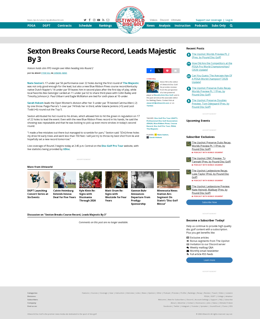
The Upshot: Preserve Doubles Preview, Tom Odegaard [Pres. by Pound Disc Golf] (210, 104)
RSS (231, 306)
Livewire (57, 73)
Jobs (208, 303)
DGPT (46, 25)
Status (214, 303)
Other (159, 293)
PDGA (31, 25)
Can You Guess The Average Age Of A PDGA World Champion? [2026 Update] (212, 79)
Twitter (177, 306)
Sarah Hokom (35, 103)
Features (85, 293)
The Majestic (131, 83)
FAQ (221, 299)
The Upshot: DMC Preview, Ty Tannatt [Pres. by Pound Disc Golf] (211, 160)
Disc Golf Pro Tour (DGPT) (165, 118)
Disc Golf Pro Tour (112, 145)
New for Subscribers (176, 299)
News (151, 25)
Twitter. (150, 106)
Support (213, 299)
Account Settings (202, 299)
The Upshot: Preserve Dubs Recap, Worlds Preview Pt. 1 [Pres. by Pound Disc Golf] (211, 91)
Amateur (229, 296)
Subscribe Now (209, 202)
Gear (111, 293)
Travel (214, 293)
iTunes (225, 306)
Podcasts (201, 25)
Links (138, 293)
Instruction (182, 25)
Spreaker (204, 306)
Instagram (185, 306)
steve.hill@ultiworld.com (158, 103)
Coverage (103, 293)
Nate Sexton (35, 83)
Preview (175, 293)
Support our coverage (209, 20)
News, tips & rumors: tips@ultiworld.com (45, 20)
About (173, 303)
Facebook (168, 306)
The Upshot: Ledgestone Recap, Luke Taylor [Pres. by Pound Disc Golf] (210, 174)
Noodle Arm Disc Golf (163, 95)
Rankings (105, 25)
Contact (190, 303)
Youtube (194, 306)
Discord (164, 20)
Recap (199, 293)
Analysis (164, 25)
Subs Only (219, 25)
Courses (94, 293)
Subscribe (228, 299)
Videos (153, 20)
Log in (229, 20)
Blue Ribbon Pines (162, 123)
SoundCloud (215, 306)
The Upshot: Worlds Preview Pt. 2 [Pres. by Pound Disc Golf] (210, 55)
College (220, 296)
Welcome (162, 299)
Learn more (209, 260)
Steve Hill (46, 73)
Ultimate (176, 20)
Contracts (65, 25)
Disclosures (200, 303)
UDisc (66, 149)
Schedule (85, 25)
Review (207, 293)
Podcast (167, 293)
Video (221, 293)
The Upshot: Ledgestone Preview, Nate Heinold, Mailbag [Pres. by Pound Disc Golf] (211, 190)
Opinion (151, 293)
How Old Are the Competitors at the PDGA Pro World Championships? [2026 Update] (212, 66)
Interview (130, 293)
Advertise (181, 303)
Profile (183, 293)
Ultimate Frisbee (226, 303)
